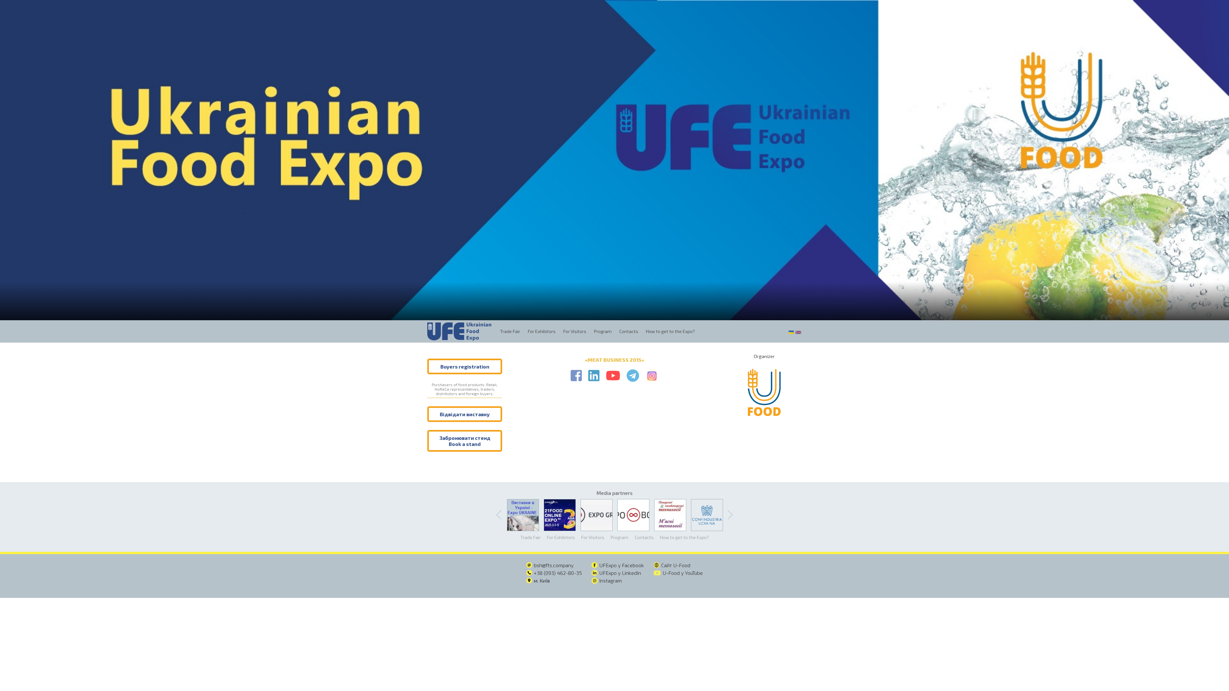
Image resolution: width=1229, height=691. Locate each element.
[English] (798, 331)
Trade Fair (510, 331)
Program (603, 331)
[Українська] (791, 331)
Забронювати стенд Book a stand (464, 441)
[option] (614, 160)
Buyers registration (464, 366)
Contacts (628, 331)
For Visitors (574, 331)
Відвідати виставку (465, 414)
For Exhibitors (542, 331)
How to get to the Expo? (670, 331)
